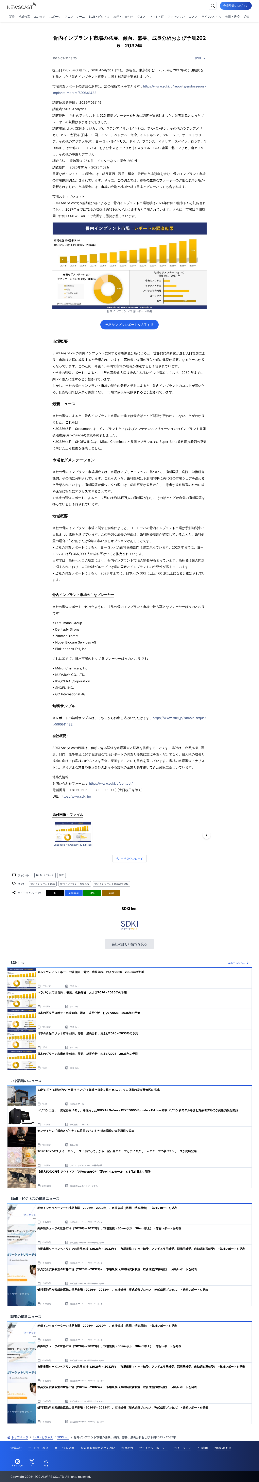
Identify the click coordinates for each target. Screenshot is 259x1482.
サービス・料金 (38, 1448)
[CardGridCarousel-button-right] (207, 835)
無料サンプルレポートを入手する (129, 325)
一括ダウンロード (132, 858)
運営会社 (16, 1448)
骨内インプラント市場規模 (74, 883)
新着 (12, 16)
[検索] (213, 6)
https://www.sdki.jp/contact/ (111, 783)
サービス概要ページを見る (229, 1473)
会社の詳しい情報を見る (129, 944)
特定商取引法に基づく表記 (98, 1448)
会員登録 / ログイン (235, 5)
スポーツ (55, 16)
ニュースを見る (236, 962)
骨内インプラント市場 (43, 883)
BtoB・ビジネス (99, 16)
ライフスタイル (211, 16)
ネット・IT (157, 16)
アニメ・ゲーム (75, 16)
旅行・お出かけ (123, 16)
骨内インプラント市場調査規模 (111, 883)
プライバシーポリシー (153, 1448)
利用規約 (127, 1448)
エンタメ (39, 16)
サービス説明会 (64, 1448)
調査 (246, 16)
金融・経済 (232, 16)
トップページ (19, 1437)
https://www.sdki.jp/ (76, 796)
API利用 (202, 1448)
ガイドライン (182, 1448)
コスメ (193, 16)
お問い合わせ (222, 1448)
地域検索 (24, 16)
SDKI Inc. (200, 58)
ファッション (176, 16)
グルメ (141, 16)
